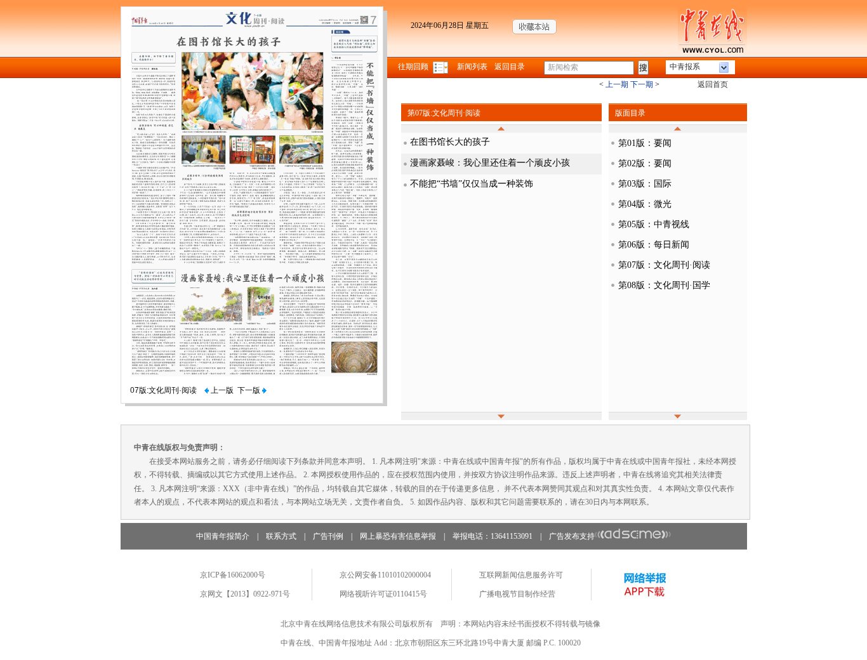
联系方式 (281, 536)
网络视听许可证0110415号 (383, 594)
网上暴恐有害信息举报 (398, 536)
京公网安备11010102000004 (385, 575)
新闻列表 (472, 66)
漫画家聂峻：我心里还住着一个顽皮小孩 (490, 163)
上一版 (221, 390)
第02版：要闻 (645, 163)
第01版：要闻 (645, 143)
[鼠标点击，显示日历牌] (441, 66)
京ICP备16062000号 (232, 575)
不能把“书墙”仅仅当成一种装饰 (471, 183)
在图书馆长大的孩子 (450, 142)
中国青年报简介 (222, 536)
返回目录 (509, 66)
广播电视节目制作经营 (517, 594)
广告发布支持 (572, 536)
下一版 (249, 390)
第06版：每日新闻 (653, 244)
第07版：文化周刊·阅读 (664, 265)
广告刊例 (328, 536)
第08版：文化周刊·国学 (664, 285)
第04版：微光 (645, 204)
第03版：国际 (645, 183)
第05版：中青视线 (653, 224)
